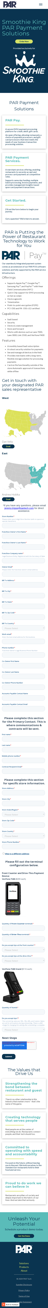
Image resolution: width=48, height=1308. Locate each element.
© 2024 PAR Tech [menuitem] (24, 1279)
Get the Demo (24, 1236)
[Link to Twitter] (20, 1257)
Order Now (24, 41)
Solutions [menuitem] (24, 1263)
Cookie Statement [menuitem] (24, 1302)
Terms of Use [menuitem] (24, 1296)
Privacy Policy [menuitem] (24, 1290)
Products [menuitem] (24, 1267)
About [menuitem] (24, 1270)
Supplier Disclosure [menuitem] (24, 1284)
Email (8, 446)
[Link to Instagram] (28, 1257)
